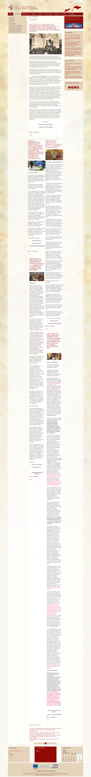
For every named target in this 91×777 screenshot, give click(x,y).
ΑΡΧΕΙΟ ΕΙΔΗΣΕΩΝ (48, 14)
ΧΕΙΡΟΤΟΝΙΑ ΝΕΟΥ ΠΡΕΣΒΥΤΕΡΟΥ (73, 35)
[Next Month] (65, 750)
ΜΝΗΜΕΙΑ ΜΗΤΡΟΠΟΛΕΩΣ (15, 29)
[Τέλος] (56, 743)
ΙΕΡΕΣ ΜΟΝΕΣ (12, 23)
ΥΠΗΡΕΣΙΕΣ (11, 19)
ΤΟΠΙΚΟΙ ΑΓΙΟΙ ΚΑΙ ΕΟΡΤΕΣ (15, 27)
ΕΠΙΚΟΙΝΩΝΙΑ (72, 14)
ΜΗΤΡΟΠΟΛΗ (17, 14)
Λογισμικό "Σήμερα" (13, 757)
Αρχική (29, 16)
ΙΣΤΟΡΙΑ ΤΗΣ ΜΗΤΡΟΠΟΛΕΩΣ (15, 25)
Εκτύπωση (32, 132)
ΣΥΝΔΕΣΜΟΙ (64, 14)
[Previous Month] (63, 750)
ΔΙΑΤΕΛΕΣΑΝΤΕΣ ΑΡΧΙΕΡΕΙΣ (15, 31)
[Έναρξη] (35, 743)
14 (47, 743)
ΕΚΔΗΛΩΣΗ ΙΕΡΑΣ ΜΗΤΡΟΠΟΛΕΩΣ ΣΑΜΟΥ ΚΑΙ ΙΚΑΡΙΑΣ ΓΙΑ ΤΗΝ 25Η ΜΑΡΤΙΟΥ (72, 39)
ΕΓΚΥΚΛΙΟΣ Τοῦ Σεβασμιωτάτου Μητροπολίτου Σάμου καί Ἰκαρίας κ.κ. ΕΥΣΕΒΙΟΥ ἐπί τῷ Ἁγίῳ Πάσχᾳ (54, 144)
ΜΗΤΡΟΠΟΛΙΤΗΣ (26, 14)
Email (37, 132)
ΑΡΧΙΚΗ (10, 14)
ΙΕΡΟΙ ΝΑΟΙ (11, 21)
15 (49, 743)
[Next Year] (64, 750)
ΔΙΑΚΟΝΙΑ (40, 14)
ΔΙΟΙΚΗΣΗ (11, 17)
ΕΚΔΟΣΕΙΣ (57, 14)
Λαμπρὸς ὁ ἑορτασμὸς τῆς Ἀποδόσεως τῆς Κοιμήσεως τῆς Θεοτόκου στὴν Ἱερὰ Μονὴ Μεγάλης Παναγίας (73, 68)
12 (43, 743)
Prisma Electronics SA (50, 775)
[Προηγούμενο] (37, 743)
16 (51, 743)
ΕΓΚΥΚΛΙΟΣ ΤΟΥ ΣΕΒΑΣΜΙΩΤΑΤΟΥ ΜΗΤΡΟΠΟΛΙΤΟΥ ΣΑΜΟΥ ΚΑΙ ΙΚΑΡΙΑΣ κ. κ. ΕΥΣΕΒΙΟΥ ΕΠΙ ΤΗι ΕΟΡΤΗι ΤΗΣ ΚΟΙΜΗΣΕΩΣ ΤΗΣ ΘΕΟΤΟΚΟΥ (36, 264)
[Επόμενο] (54, 743)
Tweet (30, 135)
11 (41, 743)
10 (39, 743)
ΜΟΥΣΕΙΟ (34, 14)
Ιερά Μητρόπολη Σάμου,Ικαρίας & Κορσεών (42, 773)
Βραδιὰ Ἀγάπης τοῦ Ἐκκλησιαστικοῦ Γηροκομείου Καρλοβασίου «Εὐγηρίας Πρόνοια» (73, 73)
